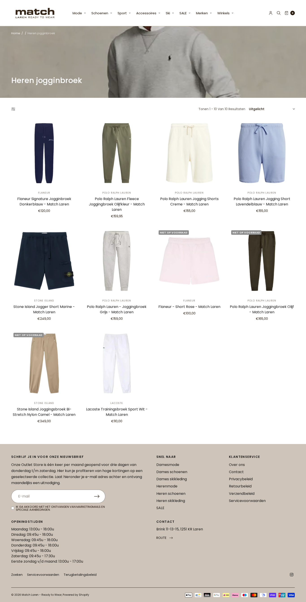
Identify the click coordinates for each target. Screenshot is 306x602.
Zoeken (17, 574)
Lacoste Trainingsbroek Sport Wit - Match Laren (117, 412)
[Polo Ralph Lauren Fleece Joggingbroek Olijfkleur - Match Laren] (117, 153)
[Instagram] (292, 575)
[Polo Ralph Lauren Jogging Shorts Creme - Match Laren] (189, 153)
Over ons (237, 464)
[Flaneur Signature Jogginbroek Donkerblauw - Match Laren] (44, 153)
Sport (122, 13)
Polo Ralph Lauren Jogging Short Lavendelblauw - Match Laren (262, 201)
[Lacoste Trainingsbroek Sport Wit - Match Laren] (117, 363)
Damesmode (167, 464)
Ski (168, 13)
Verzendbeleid (241, 493)
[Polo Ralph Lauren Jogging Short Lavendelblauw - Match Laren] (262, 153)
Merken (202, 13)
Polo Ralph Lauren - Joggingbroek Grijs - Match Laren (117, 309)
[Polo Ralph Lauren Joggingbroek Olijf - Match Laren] (262, 261)
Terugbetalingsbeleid (80, 574)
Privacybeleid (241, 479)
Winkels (223, 13)
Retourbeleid (240, 486)
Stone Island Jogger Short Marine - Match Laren (44, 309)
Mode (77, 13)
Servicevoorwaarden (247, 500)
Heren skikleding (170, 500)
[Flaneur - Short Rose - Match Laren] (189, 261)
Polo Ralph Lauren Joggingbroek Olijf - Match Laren (262, 309)
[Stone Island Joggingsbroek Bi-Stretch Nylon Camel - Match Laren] (44, 363)
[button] (164, 538)
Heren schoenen (170, 493)
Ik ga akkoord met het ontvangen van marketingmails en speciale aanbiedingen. (60, 508)
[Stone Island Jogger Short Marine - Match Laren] (44, 261)
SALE (183, 13)
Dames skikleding (171, 479)
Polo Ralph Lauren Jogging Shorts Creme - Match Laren (189, 201)
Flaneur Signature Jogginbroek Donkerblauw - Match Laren (44, 201)
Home (15, 33)
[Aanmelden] (99, 496)
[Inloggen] (270, 13)
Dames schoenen (171, 471)
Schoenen (99, 13)
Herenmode (166, 486)
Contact (236, 471)
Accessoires (146, 13)
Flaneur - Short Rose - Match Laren (189, 306)
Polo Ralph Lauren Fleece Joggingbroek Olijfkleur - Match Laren (117, 204)
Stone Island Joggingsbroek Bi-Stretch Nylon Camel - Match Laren (44, 412)
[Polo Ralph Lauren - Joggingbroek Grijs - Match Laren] (117, 261)
